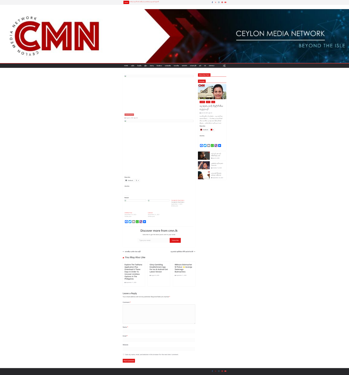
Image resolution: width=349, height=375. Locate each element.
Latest (208, 102)
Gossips (184, 65)
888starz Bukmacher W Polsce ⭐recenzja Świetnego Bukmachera (183, 268)
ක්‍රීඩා (145, 65)
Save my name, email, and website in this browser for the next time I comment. (151, 355)
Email (125, 336)
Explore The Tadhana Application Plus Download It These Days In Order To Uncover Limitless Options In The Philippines (133, 271)
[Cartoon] (158, 206)
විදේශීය (139, 65)
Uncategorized (129, 114)
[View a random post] (224, 65)
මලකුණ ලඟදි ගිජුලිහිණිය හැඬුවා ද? (211, 107)
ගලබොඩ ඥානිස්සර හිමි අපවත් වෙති (182, 252)
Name (125, 327)
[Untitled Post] (135, 206)
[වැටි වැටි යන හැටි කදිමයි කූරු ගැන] (204, 156)
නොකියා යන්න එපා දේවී (133, 252)
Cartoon (150, 213)
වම (205, 65)
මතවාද (152, 65)
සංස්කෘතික (168, 65)
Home (126, 65)
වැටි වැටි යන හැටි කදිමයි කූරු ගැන (216, 154)
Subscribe (175, 240)
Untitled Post (128, 213)
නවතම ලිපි (193, 65)
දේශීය (132, 65)
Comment (127, 302)
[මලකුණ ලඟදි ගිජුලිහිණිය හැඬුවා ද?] (212, 91)
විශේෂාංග (159, 65)
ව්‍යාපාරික (176, 65)
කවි (200, 65)
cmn (137, 118)
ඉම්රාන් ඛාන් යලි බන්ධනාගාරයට (139, 1)
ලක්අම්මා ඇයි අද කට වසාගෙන (217, 164)
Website (125, 345)
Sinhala (211, 65)
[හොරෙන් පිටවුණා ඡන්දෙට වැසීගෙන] (204, 175)
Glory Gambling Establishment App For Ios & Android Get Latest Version (159, 268)
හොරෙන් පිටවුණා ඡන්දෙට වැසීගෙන (216, 174)
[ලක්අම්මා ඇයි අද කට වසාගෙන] (204, 165)
